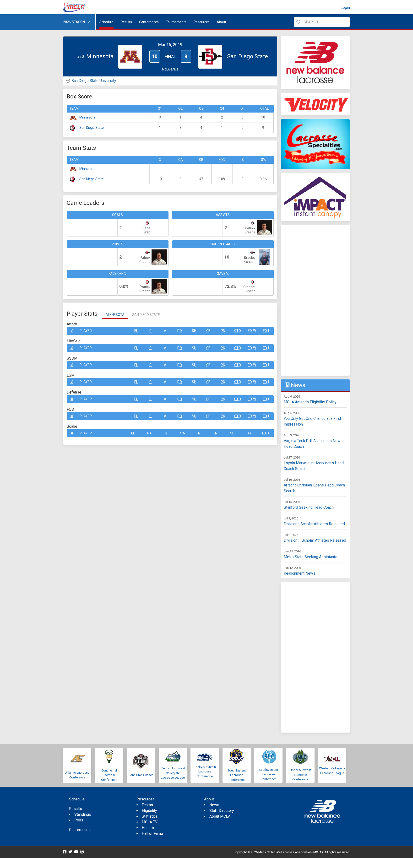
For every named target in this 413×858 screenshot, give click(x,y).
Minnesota (87, 117)
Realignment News (299, 573)
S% (263, 160)
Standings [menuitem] (82, 814)
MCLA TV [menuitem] (150, 822)
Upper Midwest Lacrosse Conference (300, 774)
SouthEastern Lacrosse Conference (236, 775)
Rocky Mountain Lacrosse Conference (205, 771)
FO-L (266, 331)
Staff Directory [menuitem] (221, 810)
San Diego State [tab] (146, 315)
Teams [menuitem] (147, 805)
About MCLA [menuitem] (219, 816)
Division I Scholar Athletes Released (314, 524)
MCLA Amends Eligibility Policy (310, 402)
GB (201, 160)
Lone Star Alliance (141, 775)
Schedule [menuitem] (106, 22)
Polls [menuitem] (78, 820)
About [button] (221, 22)
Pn (223, 331)
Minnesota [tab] (115, 315)
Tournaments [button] (176, 22)
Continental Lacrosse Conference (109, 775)
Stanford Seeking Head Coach (309, 507)
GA (180, 160)
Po (179, 331)
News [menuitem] (214, 805)
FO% (222, 160)
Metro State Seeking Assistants (310, 557)
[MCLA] (75, 7)
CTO (237, 331)
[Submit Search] (298, 22)
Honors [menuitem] (148, 828)
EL (136, 331)
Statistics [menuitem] (150, 816)
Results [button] (126, 22)
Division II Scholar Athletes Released (315, 540)
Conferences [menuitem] (80, 829)
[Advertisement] (315, 300)
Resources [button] (202, 22)
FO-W (252, 331)
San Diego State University (93, 80)
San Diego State (91, 128)
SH (194, 331)
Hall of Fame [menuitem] (152, 833)
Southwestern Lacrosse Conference (268, 774)
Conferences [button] (149, 22)
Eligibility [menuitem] (149, 810)
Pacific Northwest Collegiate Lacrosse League (173, 772)
